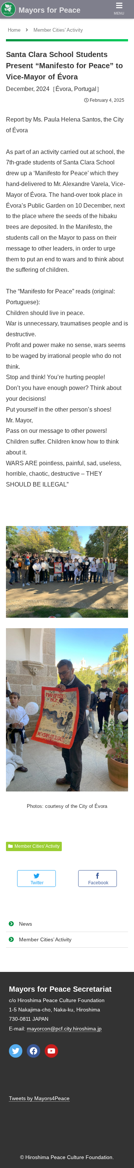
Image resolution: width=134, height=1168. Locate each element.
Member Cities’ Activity (45, 939)
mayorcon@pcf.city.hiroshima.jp (64, 1029)
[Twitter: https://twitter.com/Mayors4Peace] (15, 1051)
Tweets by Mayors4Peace (39, 1098)
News (25, 924)
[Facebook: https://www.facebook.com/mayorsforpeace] (33, 1051)
